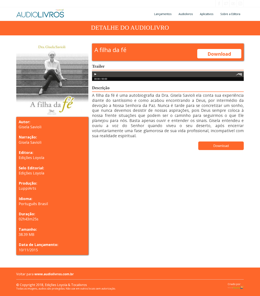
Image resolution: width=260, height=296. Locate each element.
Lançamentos (163, 14)
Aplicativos (206, 14)
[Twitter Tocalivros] (226, 4)
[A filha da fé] (54, 80)
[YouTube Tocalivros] (233, 4)
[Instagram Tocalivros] (240, 4)
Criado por (234, 284)
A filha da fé (110, 50)
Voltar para (45, 274)
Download (219, 54)
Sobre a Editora (230, 14)
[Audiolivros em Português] (54, 13)
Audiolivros (186, 14)
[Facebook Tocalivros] (219, 4)
